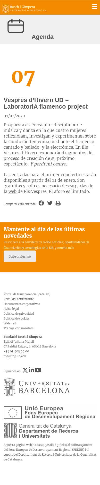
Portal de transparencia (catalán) (27, 294)
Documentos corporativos (22, 304)
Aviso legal (11, 309)
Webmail (10, 323)
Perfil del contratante (19, 299)
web (12, 191)
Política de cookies (17, 318)
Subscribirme (20, 256)
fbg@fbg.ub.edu (15, 356)
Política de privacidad (19, 313)
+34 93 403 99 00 (16, 351)
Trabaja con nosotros (18, 328)
